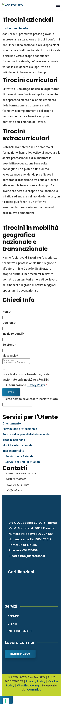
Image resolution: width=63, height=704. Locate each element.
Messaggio (10, 355)
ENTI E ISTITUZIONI (19, 631)
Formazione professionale (19, 428)
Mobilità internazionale (17, 445)
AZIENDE (13, 616)
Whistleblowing (28, 685)
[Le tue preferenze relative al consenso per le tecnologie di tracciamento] (6, 701)
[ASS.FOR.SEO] (12, 5)
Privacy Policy (36, 385)
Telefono (9, 344)
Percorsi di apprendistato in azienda (26, 434)
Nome (6, 311)
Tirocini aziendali (13, 440)
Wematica (34, 689)
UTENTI (12, 624)
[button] (15, 28)
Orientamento (11, 423)
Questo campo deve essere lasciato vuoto (30, 399)
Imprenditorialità (13, 450)
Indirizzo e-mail (13, 333)
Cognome (9, 322)
